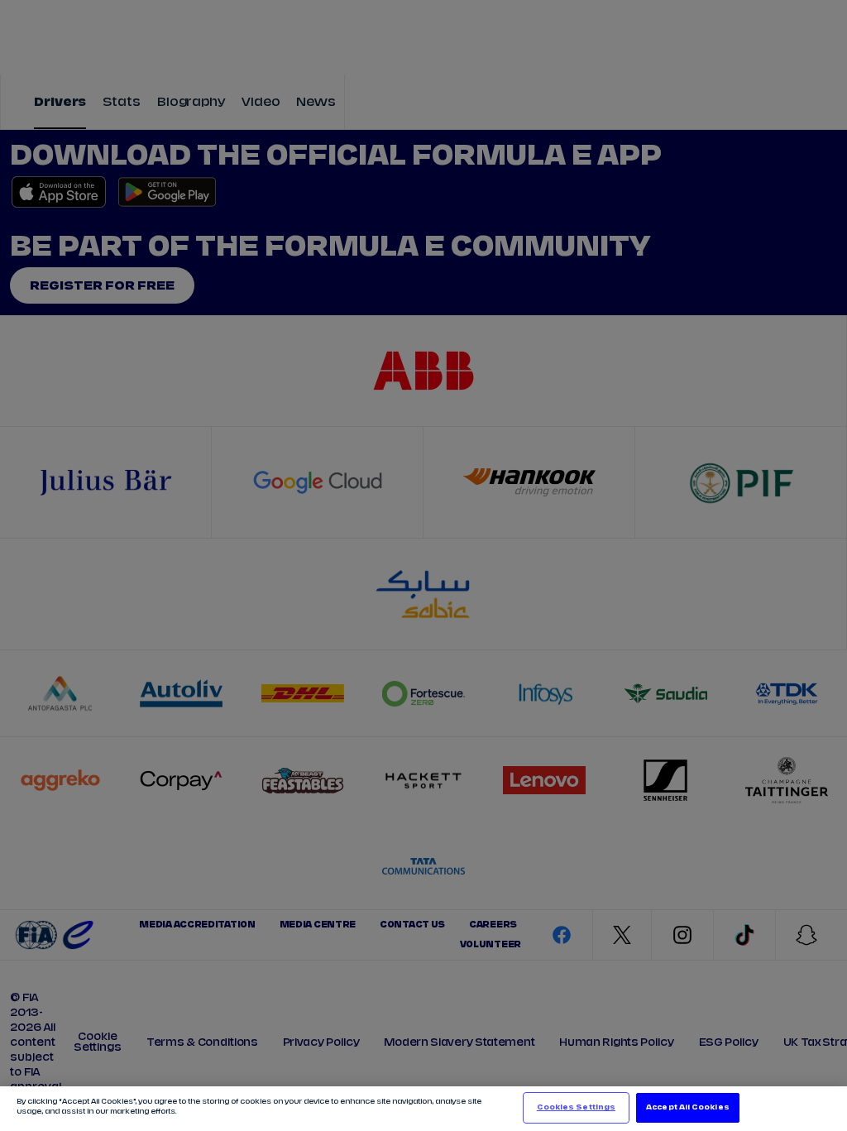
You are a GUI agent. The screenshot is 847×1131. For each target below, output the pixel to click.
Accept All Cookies (687, 1107)
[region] (423, 1108)
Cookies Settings (576, 1107)
